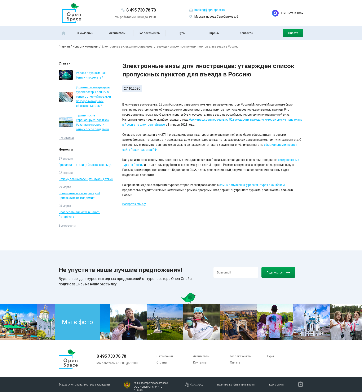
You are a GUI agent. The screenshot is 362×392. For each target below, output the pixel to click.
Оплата (293, 33)
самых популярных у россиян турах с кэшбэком (252, 185)
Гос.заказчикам (149, 33)
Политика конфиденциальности (236, 384)
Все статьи (66, 138)
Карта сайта (276, 384)
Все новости (67, 225)
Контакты (246, 33)
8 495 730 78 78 (141, 10)
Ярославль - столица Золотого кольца (85, 164)
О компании (85, 33)
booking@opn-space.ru (209, 9)
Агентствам (117, 33)
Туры (181, 33)
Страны (214, 33)
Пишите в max (292, 13)
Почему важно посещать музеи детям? (86, 179)
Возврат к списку (134, 204)
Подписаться (275, 272)
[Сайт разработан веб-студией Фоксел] (194, 384)
